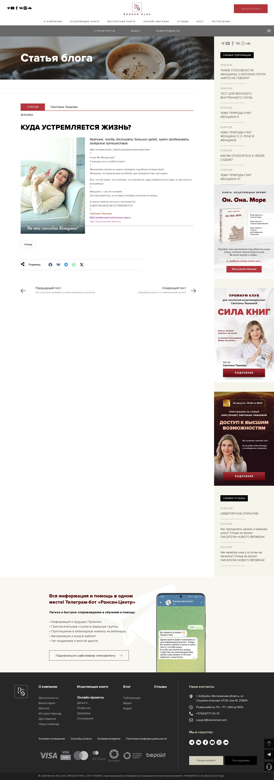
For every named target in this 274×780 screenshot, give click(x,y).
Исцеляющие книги (85, 21)
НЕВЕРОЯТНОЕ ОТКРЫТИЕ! (239, 514)
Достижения (47, 719)
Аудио (127, 708)
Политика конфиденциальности (146, 738)
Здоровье (84, 713)
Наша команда (49, 724)
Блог (200, 21)
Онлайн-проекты (90, 697)
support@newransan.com (211, 720)
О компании (53, 21)
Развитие (83, 708)
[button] (50, 264)
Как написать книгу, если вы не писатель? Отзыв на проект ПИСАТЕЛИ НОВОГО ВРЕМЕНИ (242, 556)
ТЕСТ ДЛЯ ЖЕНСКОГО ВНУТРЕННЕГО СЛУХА (236, 96)
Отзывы (183, 21)
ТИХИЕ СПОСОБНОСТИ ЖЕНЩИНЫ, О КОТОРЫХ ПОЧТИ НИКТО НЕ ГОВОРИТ (243, 74)
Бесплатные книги (122, 21)
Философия (47, 703)
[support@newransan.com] (191, 720)
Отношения (85, 718)
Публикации (131, 698)
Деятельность (48, 698)
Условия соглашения (52, 738)
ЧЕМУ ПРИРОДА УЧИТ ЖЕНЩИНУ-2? (236, 177)
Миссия (44, 708)
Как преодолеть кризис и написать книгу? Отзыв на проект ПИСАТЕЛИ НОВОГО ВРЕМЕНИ (243, 533)
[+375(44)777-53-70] (191, 714)
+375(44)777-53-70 (207, 713)
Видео (127, 703)
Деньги (82, 703)
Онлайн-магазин (156, 21)
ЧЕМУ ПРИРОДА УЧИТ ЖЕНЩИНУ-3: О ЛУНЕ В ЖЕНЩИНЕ (237, 136)
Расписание (221, 21)
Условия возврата (108, 738)
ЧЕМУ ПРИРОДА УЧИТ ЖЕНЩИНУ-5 (236, 115)
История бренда (50, 714)
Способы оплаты (81, 738)
